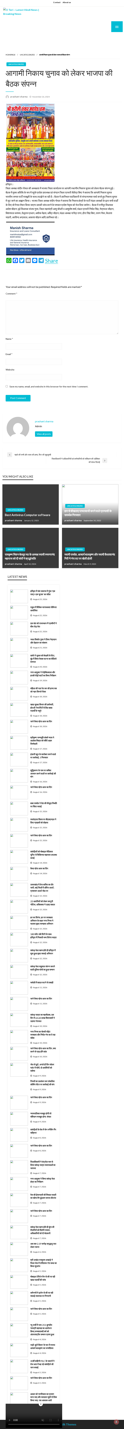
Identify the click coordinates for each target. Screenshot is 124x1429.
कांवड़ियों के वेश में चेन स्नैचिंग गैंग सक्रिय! (43, 1131)
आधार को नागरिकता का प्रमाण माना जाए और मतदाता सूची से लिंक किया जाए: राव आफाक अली (43, 1397)
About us (67, 2)
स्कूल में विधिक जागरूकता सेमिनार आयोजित (43, 609)
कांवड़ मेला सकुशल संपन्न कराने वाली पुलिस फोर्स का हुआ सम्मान (42, 968)
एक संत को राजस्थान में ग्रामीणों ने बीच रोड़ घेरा (43, 625)
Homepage (10, 55)
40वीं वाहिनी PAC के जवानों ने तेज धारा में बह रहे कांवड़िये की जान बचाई (42, 1364)
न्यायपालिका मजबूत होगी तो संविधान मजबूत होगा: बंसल (40, 1115)
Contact (57, 2)
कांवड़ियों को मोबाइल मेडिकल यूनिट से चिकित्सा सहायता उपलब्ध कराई (43, 854)
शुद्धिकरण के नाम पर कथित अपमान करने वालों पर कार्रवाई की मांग (43, 773)
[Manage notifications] (116, 1421)
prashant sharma (19, 96)
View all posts (44, 434)
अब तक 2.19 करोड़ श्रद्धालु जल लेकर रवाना (43, 1245)
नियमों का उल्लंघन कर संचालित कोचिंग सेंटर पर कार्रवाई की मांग (42, 1083)
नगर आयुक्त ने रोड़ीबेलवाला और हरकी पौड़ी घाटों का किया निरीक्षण (43, 674)
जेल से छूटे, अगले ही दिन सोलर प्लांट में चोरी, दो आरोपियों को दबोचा (42, 1067)
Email (9, 354)
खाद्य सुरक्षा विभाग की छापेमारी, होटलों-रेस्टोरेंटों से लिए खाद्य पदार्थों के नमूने (42, 707)
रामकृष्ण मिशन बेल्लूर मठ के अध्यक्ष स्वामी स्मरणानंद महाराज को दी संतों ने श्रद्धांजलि (30, 556)
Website (10, 369)
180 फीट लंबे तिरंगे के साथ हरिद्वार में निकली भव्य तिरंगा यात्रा (43, 936)
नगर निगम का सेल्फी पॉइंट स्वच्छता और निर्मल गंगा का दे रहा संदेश (42, 1034)
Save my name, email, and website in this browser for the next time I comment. (49, 386)
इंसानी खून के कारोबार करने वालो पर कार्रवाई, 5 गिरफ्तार (43, 756)
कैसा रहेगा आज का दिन (39, 868)
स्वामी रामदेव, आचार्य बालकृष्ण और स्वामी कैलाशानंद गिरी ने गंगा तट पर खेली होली (89, 556)
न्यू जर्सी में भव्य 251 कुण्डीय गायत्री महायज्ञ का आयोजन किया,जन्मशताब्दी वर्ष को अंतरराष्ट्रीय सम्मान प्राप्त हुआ (42, 1330)
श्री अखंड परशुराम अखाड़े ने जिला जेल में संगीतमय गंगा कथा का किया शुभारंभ (43, 1262)
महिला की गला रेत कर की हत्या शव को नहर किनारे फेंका (43, 690)
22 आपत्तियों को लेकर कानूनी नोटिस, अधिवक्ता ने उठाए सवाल (42, 903)
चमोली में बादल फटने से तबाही (41, 982)
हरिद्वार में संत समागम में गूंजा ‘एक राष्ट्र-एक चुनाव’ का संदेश (42, 593)
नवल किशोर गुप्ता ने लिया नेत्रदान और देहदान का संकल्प (43, 641)
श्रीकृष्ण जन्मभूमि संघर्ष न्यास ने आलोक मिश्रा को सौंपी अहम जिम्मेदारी (42, 740)
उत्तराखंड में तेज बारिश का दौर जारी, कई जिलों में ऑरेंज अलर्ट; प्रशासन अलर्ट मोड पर (42, 887)
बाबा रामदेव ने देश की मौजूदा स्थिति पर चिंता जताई (43, 805)
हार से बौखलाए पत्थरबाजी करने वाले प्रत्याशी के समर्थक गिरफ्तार (88, 513)
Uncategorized (27, 55)
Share (51, 260)
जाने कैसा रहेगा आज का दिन (41, 721)
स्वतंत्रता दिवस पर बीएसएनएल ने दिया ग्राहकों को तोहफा (43, 821)
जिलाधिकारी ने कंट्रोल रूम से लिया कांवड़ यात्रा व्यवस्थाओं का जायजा (42, 1164)
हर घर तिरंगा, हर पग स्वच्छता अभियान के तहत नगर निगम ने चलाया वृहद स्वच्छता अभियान (41, 920)
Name (9, 338)
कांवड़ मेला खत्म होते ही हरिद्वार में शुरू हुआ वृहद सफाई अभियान (43, 952)
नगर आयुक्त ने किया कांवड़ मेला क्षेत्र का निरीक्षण (42, 1180)
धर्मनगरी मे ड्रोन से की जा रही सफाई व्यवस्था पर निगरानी (41, 1294)
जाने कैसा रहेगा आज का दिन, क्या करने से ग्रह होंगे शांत (43, 1050)
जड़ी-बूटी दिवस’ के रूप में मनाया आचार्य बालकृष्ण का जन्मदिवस (42, 1346)
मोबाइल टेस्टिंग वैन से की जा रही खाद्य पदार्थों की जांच (42, 1278)
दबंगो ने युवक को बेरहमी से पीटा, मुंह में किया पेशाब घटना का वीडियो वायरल (43, 658)
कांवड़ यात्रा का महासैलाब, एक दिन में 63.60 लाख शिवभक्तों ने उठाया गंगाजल (42, 1017)
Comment (11, 293)
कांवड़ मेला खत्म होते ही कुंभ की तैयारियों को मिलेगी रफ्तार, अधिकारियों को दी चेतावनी (42, 1230)
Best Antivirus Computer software (27, 515)
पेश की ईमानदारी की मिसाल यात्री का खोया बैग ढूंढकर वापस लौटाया (43, 1196)
